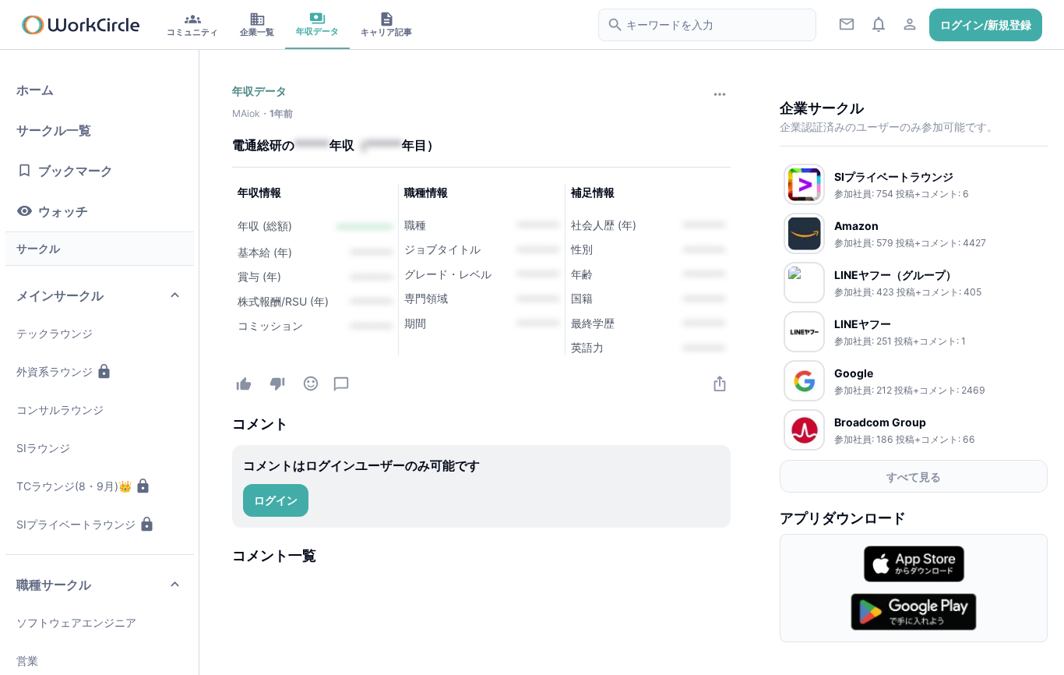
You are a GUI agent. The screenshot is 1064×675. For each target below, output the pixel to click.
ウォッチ (63, 211)
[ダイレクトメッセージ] (847, 23)
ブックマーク (75, 170)
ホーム (35, 89)
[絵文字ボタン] (310, 383)
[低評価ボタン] (277, 383)
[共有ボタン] (719, 383)
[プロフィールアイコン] (910, 23)
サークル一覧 (53, 130)
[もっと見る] (719, 94)
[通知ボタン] (878, 24)
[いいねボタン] (243, 383)
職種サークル (53, 584)
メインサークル (60, 295)
